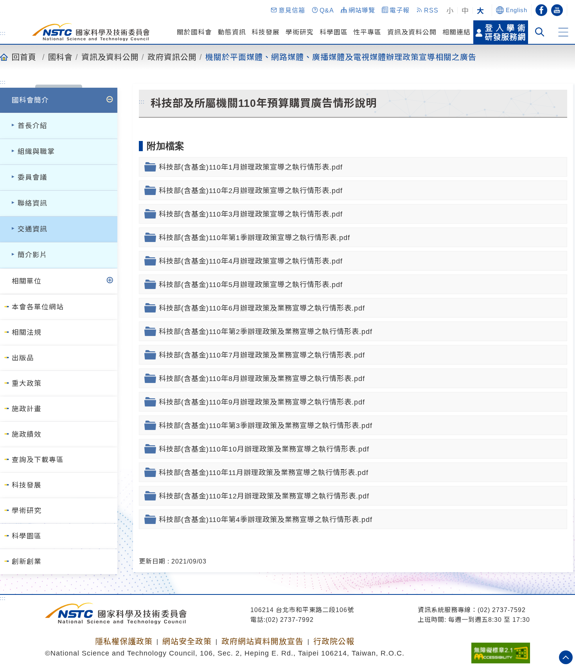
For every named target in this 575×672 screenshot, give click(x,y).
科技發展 (266, 32)
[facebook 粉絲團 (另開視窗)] (541, 10)
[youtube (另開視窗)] (557, 10)
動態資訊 (232, 32)
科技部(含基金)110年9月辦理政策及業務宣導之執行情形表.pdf (262, 402)
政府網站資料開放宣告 (262, 641)
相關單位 (26, 281)
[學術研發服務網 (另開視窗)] (500, 32)
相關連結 (456, 32)
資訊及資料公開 (412, 32)
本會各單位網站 (38, 307)
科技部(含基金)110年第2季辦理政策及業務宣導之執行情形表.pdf (265, 331)
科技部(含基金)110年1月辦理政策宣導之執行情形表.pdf (251, 167)
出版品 (23, 358)
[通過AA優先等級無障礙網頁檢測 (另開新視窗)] (500, 650)
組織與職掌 (36, 151)
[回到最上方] (566, 657)
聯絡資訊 (32, 203)
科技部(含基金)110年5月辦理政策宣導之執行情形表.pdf (251, 284)
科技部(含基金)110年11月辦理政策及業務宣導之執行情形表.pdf (263, 472)
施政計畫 (26, 409)
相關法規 (26, 332)
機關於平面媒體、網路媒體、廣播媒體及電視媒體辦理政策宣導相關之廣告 (340, 57)
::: (3, 33)
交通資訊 (32, 229)
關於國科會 (194, 32)
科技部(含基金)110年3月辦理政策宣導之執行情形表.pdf (251, 214)
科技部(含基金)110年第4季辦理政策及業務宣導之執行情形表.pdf (265, 519)
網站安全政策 (187, 641)
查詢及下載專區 (38, 460)
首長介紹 (32, 126)
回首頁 (24, 57)
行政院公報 (333, 641)
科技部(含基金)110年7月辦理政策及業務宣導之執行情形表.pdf (262, 355)
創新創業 (26, 561)
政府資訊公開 (172, 57)
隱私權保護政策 (124, 641)
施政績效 (26, 434)
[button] (287, 10)
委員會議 (32, 177)
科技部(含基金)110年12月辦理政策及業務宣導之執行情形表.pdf (264, 496)
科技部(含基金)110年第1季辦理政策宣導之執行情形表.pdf (254, 237)
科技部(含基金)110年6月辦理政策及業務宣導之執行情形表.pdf (262, 308)
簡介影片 (32, 255)
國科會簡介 (30, 100)
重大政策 (26, 383)
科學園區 (334, 32)
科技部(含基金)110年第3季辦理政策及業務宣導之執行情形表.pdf (265, 425)
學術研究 (300, 32)
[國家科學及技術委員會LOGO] (90, 32)
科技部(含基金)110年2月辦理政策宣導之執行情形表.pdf (251, 190)
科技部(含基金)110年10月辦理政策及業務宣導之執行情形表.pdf (264, 449)
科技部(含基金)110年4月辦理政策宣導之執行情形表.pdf (251, 261)
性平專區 (367, 32)
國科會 (60, 57)
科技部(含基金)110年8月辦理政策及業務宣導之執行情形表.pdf (262, 378)
